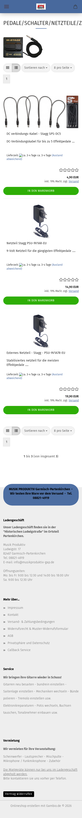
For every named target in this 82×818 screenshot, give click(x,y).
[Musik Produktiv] (41, 6)
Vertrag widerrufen (18, 793)
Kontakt (13, 615)
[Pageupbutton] (70, 811)
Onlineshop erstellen (25, 806)
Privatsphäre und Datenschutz (29, 643)
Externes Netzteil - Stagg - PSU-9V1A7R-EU (36, 353)
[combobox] (35, 67)
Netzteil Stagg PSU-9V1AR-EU (27, 243)
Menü (6, 6)
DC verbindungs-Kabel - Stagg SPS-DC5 (34, 134)
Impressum (15, 608)
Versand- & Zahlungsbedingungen (31, 622)
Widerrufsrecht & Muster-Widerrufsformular (38, 629)
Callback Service (19, 650)
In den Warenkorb (41, 190)
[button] (7, 67)
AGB (10, 636)
